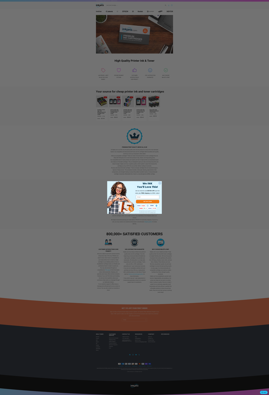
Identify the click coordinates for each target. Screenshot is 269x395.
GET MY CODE (147, 201)
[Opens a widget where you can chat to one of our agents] (264, 392)
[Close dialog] (160, 183)
